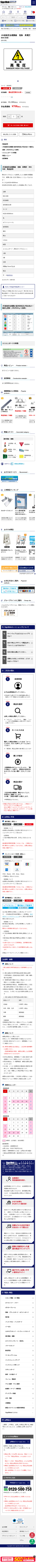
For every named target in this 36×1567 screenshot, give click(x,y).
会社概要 (4, 1527)
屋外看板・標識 (8, 439)
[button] (17, 81)
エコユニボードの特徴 (9, 152)
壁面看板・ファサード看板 (12, 456)
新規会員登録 (28, 6)
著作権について (24, 1531)
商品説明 (5, 144)
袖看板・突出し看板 (12, 450)
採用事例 (5, 158)
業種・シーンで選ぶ (8, 20)
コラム (22, 1540)
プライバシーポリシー (8, 1536)
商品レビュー (6, 155)
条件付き (10, 275)
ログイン (21, 6)
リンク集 (22, 1536)
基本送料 (5, 88)
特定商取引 (5, 1531)
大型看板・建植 (12, 444)
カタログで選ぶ (31, 20)
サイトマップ (23, 1527)
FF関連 (26, 450)
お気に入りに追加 (10, 134)
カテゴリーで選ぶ (21, 20)
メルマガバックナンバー (26, 573)
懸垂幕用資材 (27, 456)
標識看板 (27, 444)
